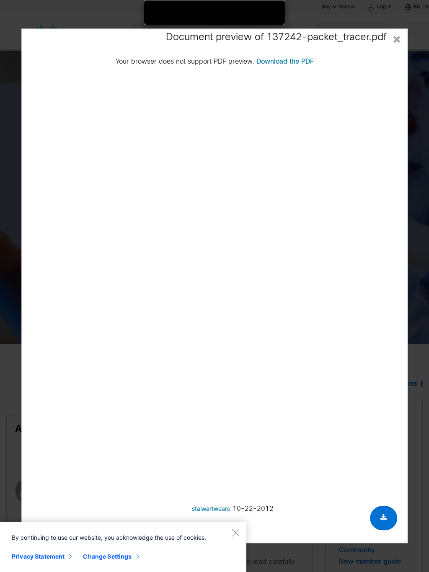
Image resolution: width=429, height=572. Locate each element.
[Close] (235, 532)
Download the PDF (285, 62)
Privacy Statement (38, 556)
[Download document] (383, 518)
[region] (123, 547)
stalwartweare (211, 509)
